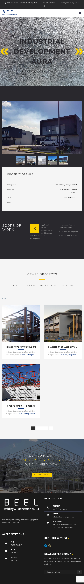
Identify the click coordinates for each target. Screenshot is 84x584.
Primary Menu (80, 13)
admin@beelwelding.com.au (70, 3)
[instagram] (49, 546)
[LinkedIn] (40, 6)
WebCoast (16, 522)
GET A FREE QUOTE (42, 475)
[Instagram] (43, 6)
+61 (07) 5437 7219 (49, 3)
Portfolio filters (4, 298)
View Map (69, 527)
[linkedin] (45, 546)
